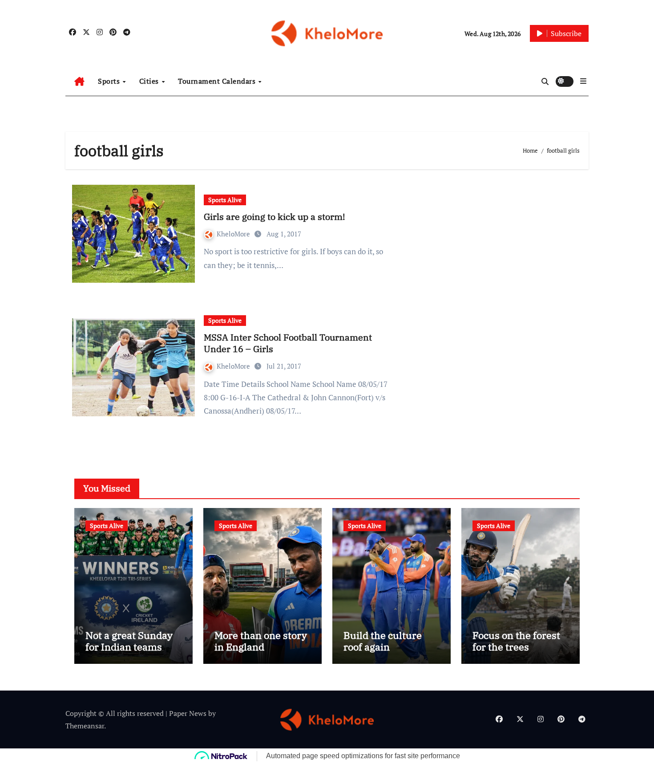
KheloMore (234, 233)
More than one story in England (260, 641)
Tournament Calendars (218, 81)
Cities (150, 81)
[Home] (79, 81)
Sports (110, 81)
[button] (583, 81)
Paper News (187, 713)
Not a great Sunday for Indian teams (129, 641)
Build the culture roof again (382, 641)
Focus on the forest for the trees (516, 641)
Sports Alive (225, 199)
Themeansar (84, 726)
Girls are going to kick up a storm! (274, 217)
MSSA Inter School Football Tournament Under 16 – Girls (288, 343)
